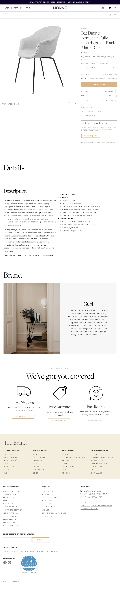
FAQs (5, 500)
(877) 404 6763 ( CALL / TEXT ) (18, 8)
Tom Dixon (66, 473)
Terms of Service (10, 516)
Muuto (6, 470)
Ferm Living (8, 454)
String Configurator (12, 526)
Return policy (9, 497)
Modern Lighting (40, 450)
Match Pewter (68, 467)
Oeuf (6, 463)
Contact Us (8, 504)
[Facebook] (5, 564)
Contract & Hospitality (13, 510)
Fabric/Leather (88, 64)
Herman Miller (10, 460)
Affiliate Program (11, 513)
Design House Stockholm (73, 457)
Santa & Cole (38, 467)
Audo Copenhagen (12, 457)
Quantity (104, 64)
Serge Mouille (39, 470)
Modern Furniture (12, 450)
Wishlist (45, 510)
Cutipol (65, 454)
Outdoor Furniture (99, 450)
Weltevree (66, 470)
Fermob (94, 454)
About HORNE (47, 491)
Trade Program (10, 507)
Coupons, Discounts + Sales (54, 513)
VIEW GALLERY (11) (10, 104)
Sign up (41, 540)
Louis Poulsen (39, 457)
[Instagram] (9, 564)
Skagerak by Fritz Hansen (102, 457)
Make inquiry (91, 136)
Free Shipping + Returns (13, 491)
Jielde (35, 454)
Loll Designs (96, 467)
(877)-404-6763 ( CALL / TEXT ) (95, 494)
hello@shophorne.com (92, 491)
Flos (35, 463)
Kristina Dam (67, 460)
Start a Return (9, 494)
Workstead (38, 460)
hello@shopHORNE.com (93, 112)
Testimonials (47, 504)
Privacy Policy (9, 519)
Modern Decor (68, 450)
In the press (47, 500)
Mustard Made (10, 467)
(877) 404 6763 (90, 116)
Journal (45, 494)
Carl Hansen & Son (99, 463)
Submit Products (49, 507)
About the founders (50, 497)
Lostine (65, 463)
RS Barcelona (97, 460)
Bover (35, 473)
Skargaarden (97, 473)
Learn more (23, 416)
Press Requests (10, 522)
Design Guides (48, 516)
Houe (93, 470)
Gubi (83, 28)
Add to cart (98, 85)
